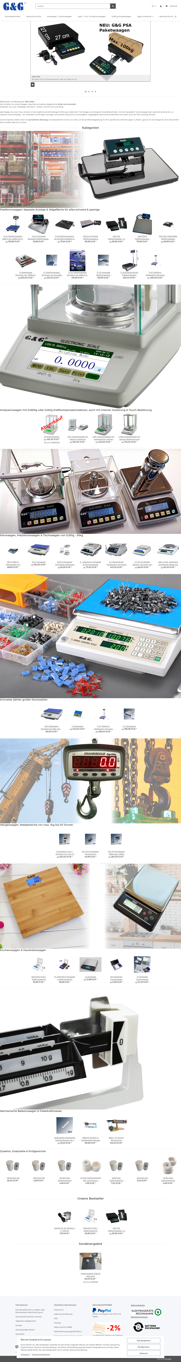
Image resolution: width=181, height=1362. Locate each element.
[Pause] (32, 84)
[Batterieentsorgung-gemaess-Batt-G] (146, 1327)
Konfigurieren (143, 1347)
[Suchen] (113, 6)
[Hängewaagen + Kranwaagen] (90, 781)
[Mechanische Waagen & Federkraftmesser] (90, 1049)
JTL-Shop (168, 1359)
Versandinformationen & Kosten (29, 1316)
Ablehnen (144, 1353)
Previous (6, 231)
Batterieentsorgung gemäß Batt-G (68, 1331)
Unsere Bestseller (90, 1198)
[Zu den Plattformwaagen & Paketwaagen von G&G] (90, 169)
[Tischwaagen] (90, 491)
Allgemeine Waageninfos (26, 1321)
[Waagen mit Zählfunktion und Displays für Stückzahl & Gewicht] (90, 636)
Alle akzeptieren (143, 1340)
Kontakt (19, 1325)
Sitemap (57, 1323)
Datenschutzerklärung (41, 1354)
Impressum (25, 1354)
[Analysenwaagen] (90, 346)
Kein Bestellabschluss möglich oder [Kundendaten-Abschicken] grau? (30, 1311)
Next (175, 231)
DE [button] (153, 6)
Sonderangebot (90, 1244)
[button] (161, 6)
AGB (56, 1318)
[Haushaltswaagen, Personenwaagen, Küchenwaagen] (90, 906)
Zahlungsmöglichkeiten (25, 1330)
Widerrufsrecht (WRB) (63, 1327)
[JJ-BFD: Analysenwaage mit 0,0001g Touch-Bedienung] (90, 51)
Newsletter (20, 1334)
